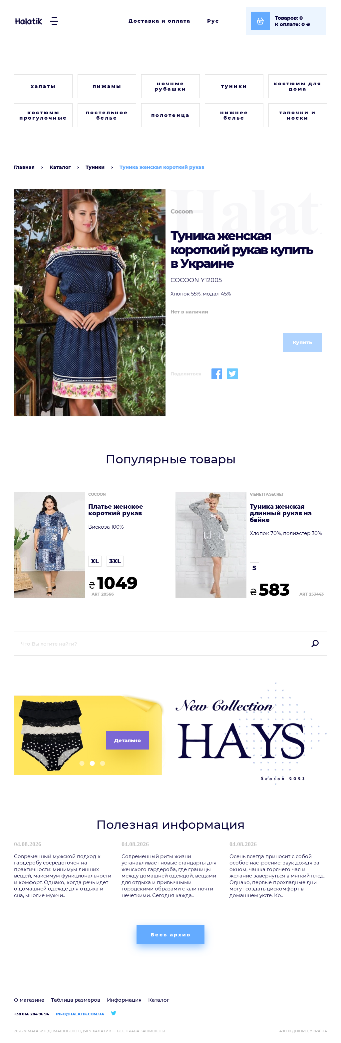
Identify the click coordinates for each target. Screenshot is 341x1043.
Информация (124, 1000)
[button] (79, 763)
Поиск (315, 644)
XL (95, 561)
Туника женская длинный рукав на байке (281, 513)
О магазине (29, 1000)
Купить (302, 342)
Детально (127, 740)
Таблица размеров (75, 1000)
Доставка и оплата (159, 21)
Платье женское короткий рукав (115, 510)
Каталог (158, 1000)
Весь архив (171, 934)
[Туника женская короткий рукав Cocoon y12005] (90, 303)
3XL (115, 561)
